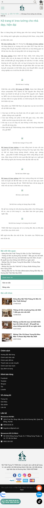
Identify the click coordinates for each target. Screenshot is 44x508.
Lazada (3, 389)
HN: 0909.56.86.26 (12, 500)
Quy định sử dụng (7, 368)
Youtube (3, 381)
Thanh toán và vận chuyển (10, 363)
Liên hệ (3, 407)
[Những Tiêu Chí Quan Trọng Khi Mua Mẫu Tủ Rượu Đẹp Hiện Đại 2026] (7, 337)
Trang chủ (4, 399)
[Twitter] (19, 475)
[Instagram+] (24, 475)
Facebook (4, 378)
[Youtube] (29, 475)
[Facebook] (14, 475)
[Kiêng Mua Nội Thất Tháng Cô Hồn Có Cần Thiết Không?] (7, 301)
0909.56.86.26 (8, 425)
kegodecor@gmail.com (11, 428)
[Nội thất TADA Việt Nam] (22, 8)
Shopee (3, 384)
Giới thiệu (4, 402)
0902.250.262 (8, 441)
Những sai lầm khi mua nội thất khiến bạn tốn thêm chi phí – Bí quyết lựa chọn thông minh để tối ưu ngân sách (27, 324)
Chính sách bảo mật (7, 357)
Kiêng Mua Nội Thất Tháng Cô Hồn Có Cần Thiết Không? (21, 253)
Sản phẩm (4, 404)
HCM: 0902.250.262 (12, 502)
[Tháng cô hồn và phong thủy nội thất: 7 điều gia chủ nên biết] (7, 313)
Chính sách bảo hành (8, 366)
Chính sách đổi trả (7, 360)
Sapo (22, 490)
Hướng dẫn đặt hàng (8, 354)
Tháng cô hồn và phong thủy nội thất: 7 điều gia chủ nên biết (22, 255)
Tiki (2, 386)
